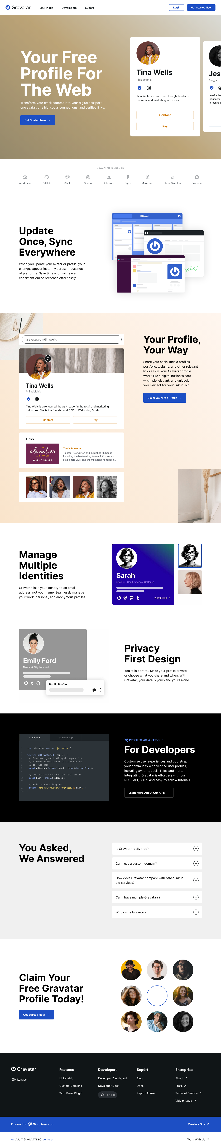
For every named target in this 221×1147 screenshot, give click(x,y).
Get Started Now (201, 7)
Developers (69, 7)
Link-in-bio (66, 1078)
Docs (140, 1085)
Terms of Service (186, 1093)
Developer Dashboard (112, 1078)
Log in (176, 7)
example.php (66, 737)
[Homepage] (18, 7)
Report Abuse (146, 1093)
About (179, 1078)
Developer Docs (108, 1085)
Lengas (22, 1079)
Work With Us (196, 1139)
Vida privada (183, 1100)
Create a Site (196, 1124)
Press (178, 1085)
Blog (140, 1078)
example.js (34, 737)
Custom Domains (70, 1085)
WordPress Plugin (70, 1093)
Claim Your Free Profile (162, 398)
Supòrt (89, 7)
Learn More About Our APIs (146, 792)
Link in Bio (46, 7)
